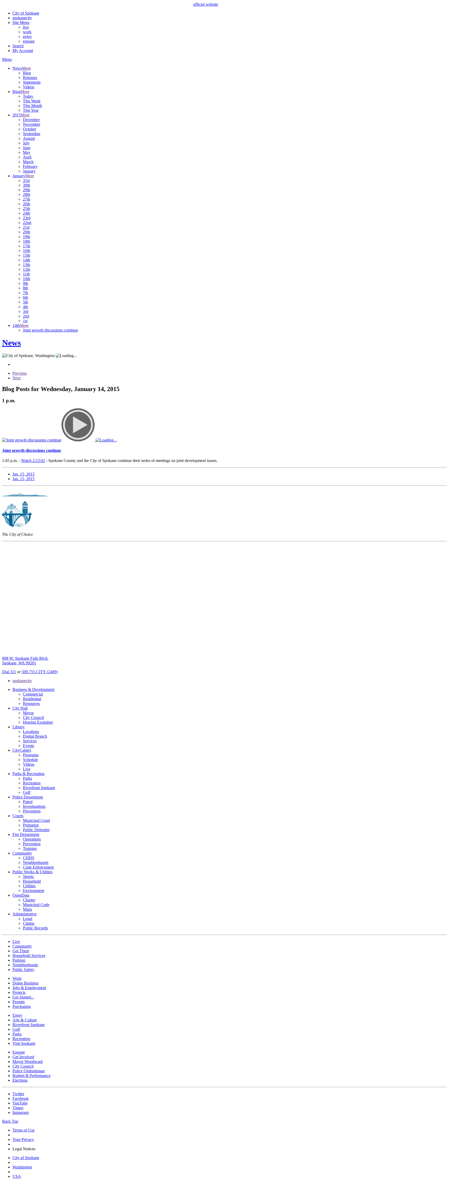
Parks (27, 778)
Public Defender (36, 830)
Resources (31, 703)
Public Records (35, 928)
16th (26, 250)
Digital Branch (35, 736)
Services (30, 741)
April (27, 157)
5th (25, 302)
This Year (30, 110)
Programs (30, 755)
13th (26, 264)
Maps (27, 909)
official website (205, 4)
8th (25, 288)
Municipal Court (36, 820)
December (31, 119)
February (30, 166)
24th (26, 213)
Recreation (32, 783)
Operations (32, 839)
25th (26, 208)
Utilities (29, 886)
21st (26, 227)
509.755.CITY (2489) (40, 672)
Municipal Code (36, 904)
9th (25, 283)
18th (26, 241)
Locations (31, 731)
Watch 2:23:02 (33, 460)
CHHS (28, 858)
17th (26, 246)
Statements (32, 82)
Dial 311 (9, 672)
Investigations (34, 806)
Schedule (30, 759)
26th (26, 204)
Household (32, 881)
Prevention (32, 811)
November (31, 124)
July (26, 143)
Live (26, 769)
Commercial (33, 694)
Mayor (28, 713)
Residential (32, 699)
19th (26, 236)
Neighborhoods (35, 862)
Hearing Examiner (38, 722)
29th (26, 190)
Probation (31, 825)
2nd (26, 316)
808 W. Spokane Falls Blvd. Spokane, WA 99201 (25, 660)
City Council (33, 717)
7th (25, 292)
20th (26, 232)
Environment (33, 890)
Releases (30, 77)
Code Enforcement (38, 867)
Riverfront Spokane (39, 787)
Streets (28, 876)
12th (26, 269)
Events (28, 745)
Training (30, 848)
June (26, 148)
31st (26, 180)
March (28, 162)
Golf (26, 792)
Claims (28, 923)
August (29, 138)
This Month (32, 105)
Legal (27, 918)
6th (25, 297)
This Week (32, 101)
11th (26, 274)
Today (28, 96)
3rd (25, 311)
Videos (28, 87)
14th (26, 260)
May (26, 152)
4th (25, 307)
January (29, 171)
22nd (27, 222)
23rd (26, 218)
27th (26, 199)
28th (26, 194)
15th (26, 255)
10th (26, 278)
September (31, 133)
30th (26, 185)
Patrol (27, 801)
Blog (27, 73)
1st (25, 321)
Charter (29, 900)
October (29, 129)
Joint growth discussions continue (50, 330)
